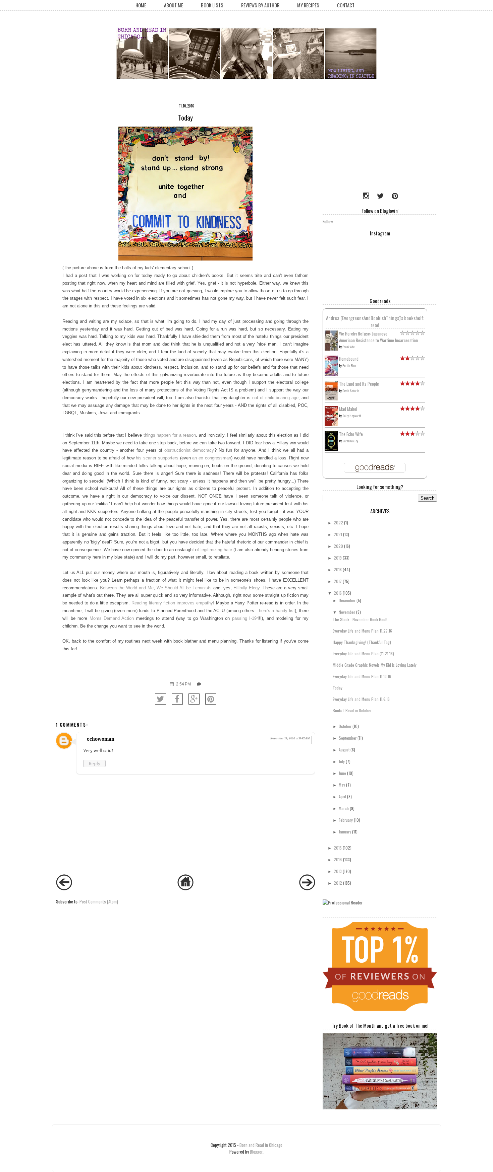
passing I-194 (245, 618)
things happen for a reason (170, 435)
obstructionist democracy (189, 450)
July (342, 761)
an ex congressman (211, 457)
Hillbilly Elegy (246, 587)
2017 (338, 581)
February (346, 820)
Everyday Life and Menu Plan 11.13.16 (362, 676)
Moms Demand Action (112, 618)
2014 (338, 859)
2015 (338, 848)
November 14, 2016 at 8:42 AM (290, 738)
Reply (94, 763)
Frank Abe (348, 346)
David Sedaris (351, 390)
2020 (338, 546)
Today (337, 687)
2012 (338, 883)
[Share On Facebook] (177, 699)
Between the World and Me (127, 587)
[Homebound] (331, 374)
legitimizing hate (216, 549)
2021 (338, 534)
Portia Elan (349, 365)
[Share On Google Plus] (194, 699)
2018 (338, 569)
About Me (173, 5)
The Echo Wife (351, 434)
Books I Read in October (352, 710)
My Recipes (308, 5)
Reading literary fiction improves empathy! (172, 602)
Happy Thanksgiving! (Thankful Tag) (362, 642)
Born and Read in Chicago (260, 1145)
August (344, 749)
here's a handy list (277, 610)
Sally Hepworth (351, 415)
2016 (338, 593)
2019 (338, 558)
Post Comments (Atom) (98, 901)
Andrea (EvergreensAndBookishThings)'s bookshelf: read (375, 321)
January (345, 831)
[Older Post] (307, 888)
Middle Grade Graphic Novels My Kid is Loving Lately (375, 665)
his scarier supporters (157, 457)
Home (140, 5)
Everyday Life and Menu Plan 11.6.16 (361, 699)
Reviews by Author (260, 5)
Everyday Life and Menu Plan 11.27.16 (362, 631)
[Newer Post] (64, 888)
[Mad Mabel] (331, 424)
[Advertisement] (364, 142)
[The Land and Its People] (331, 398)
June (342, 773)
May (342, 785)
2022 (338, 522)
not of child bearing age (275, 397)
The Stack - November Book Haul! (360, 619)
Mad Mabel (348, 409)
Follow (328, 221)
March (344, 808)
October (345, 726)
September (348, 738)
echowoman (100, 739)
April (342, 796)
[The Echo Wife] (331, 449)
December (347, 600)
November (347, 612)
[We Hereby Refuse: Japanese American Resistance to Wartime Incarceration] (331, 349)
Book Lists (212, 5)
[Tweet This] (160, 699)
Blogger (256, 1151)
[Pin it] (210, 699)
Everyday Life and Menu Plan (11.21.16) (363, 653)
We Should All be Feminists (184, 587)
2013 (338, 871)
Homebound (349, 358)
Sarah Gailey (350, 440)
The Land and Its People (359, 383)
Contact (345, 5)
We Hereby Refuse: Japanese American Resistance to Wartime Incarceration (378, 337)
